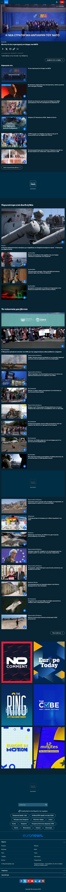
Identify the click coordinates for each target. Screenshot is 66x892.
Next (2, 853)
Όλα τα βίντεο (56, 633)
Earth (35, 849)
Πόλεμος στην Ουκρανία (21, 819)
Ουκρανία (24, 823)
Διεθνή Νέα (31, 253)
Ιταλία (50, 819)
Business (3, 849)
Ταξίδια (3, 856)
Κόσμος (36, 845)
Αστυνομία (48, 828)
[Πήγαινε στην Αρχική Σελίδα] (6, 2)
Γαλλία (16, 828)
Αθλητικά (31, 516)
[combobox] (33, 804)
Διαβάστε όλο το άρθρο (54, 60)
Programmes (37, 860)
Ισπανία (38, 828)
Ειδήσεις (31, 532)
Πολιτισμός (37, 856)
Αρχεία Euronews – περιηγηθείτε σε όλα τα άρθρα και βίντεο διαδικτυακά (48, 864)
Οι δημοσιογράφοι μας (7, 863)
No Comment (5, 349)
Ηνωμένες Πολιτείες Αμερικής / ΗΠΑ (43, 823)
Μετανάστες (27, 828)
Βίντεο (3, 860)
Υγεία (35, 853)
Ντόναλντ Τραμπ (38, 819)
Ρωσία (3, 245)
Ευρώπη (3, 845)
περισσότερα (5, 875)
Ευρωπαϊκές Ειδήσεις (35, 355)
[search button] (46, 804)
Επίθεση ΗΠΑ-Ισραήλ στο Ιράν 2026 (42, 815)
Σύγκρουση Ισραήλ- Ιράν (20, 815)
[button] (11, 167)
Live (62, 2)
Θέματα (3, 842)
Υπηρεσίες (4, 870)
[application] (33, 22)
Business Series (33, 582)
